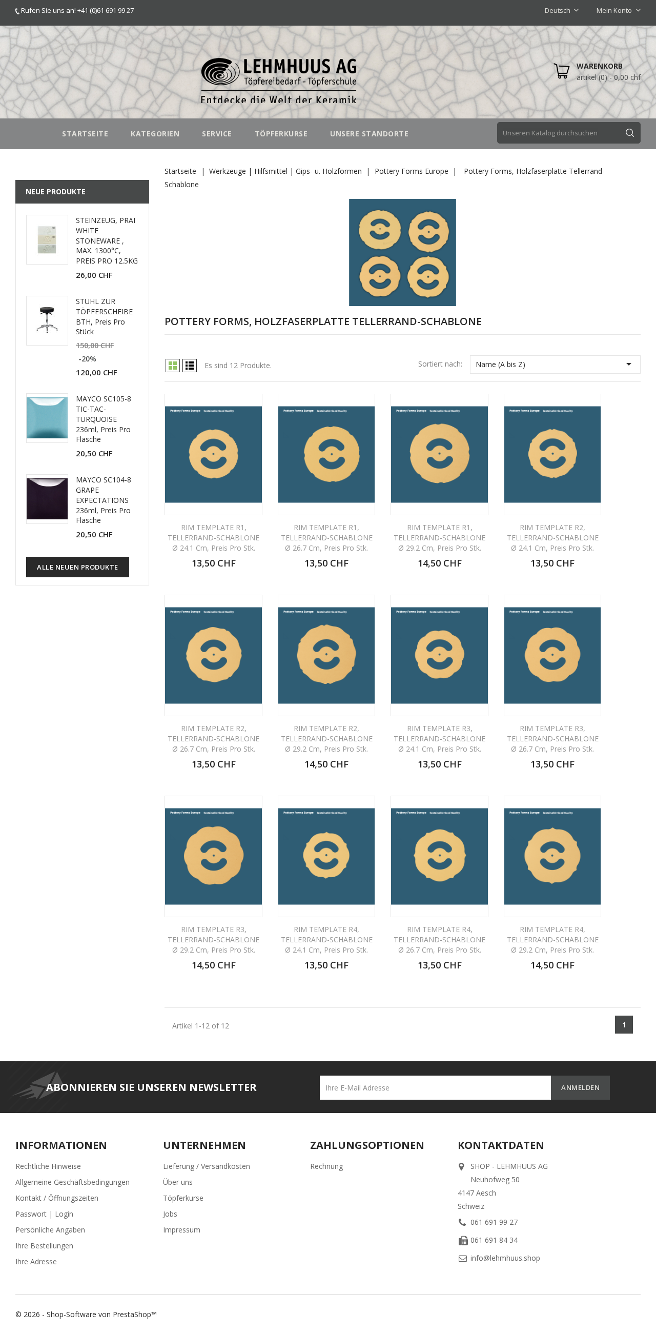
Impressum (181, 1230)
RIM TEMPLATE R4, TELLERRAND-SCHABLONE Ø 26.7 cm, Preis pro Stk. (439, 939)
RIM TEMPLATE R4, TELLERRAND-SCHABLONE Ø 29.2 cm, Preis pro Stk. (553, 939)
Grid (173, 365)
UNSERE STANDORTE (369, 133)
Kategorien (155, 133)
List (189, 365)
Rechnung (326, 1166)
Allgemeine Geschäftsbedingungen (72, 1182)
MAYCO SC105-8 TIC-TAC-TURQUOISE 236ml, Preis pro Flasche (103, 419)
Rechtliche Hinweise (48, 1166)
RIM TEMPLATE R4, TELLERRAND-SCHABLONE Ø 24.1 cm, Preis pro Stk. (327, 939)
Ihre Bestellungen (44, 1245)
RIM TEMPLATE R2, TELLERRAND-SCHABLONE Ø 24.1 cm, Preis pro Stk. (553, 537)
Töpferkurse (183, 1198)
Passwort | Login (44, 1214)
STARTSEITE (85, 133)
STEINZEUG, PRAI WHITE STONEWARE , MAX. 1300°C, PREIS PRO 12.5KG (107, 240)
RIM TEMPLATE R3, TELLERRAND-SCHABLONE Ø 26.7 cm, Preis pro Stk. (553, 738)
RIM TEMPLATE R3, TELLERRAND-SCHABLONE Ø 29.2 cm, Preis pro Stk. (213, 939)
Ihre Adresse (36, 1261)
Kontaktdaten (501, 1145)
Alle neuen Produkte (77, 567)
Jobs (170, 1214)
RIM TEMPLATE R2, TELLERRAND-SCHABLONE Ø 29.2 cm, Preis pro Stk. (327, 738)
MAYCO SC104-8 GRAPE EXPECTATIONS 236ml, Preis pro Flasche (103, 500)
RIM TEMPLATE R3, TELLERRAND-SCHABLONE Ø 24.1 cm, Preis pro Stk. (439, 738)
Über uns (178, 1182)
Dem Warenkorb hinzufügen (229, 568)
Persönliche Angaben (50, 1230)
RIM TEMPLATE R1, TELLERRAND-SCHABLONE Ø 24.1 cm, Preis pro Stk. (213, 537)
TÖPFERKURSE (281, 133)
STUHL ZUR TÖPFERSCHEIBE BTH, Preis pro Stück (104, 316)
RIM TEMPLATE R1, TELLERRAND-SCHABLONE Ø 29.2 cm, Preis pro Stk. (439, 537)
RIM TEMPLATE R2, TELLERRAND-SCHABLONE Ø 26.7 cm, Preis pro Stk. (213, 738)
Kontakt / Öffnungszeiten (56, 1198)
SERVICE (217, 133)
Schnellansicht (248, 409)
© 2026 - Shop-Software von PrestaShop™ (86, 1314)
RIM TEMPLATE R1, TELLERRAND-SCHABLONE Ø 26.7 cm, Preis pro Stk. (327, 537)
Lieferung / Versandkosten (206, 1166)
